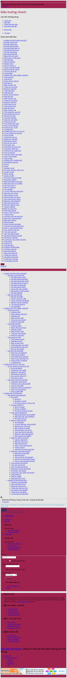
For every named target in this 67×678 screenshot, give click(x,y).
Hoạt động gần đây (10, 26)
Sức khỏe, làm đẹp (14, 615)
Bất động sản (12, 635)
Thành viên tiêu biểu (11, 24)
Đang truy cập (12, 546)
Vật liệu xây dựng (13, 639)
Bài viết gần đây (13, 532)
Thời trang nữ (12, 609)
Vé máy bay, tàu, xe (14, 628)
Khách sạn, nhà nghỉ (14, 624)
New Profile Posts (13, 549)
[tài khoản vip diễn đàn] (33, 674)
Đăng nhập (8, 30)
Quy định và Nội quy (10, 658)
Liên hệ (10, 660)
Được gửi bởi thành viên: (10, 564)
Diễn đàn (7, 22)
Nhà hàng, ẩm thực (14, 626)
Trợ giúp (7, 33)
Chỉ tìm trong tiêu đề (18, 561)
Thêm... (8, 588)
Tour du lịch (12, 622)
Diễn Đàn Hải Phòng (11, 648)
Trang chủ (7, 21)
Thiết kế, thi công (13, 641)
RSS (9, 665)
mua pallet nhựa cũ (23, 602)
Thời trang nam (13, 611)
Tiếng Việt (7, 656)
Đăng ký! (3, 266)
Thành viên (8, 534)
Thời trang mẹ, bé (13, 613)
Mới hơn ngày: (6, 573)
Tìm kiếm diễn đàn (14, 530)
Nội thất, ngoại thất (14, 637)
